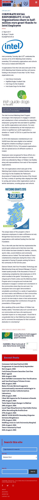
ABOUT (4, 489)
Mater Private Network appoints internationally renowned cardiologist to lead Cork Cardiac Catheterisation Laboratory (18, 390)
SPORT (23, 329)
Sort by (4, 454)
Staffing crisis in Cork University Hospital (19, 422)
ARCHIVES (5, 492)
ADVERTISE (5, 494)
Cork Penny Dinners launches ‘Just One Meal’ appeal (17, 373)
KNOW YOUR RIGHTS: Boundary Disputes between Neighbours (18, 416)
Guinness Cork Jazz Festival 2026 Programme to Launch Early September (18, 365)
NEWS (19, 329)
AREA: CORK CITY (7, 329)
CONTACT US (5, 496)
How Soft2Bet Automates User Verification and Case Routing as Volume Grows (19, 380)
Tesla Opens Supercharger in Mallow (16, 403)
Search (4, 468)
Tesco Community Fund (11, 427)
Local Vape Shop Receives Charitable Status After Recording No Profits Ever (19, 409)
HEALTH (14, 329)
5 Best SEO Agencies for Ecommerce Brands (19, 398)
